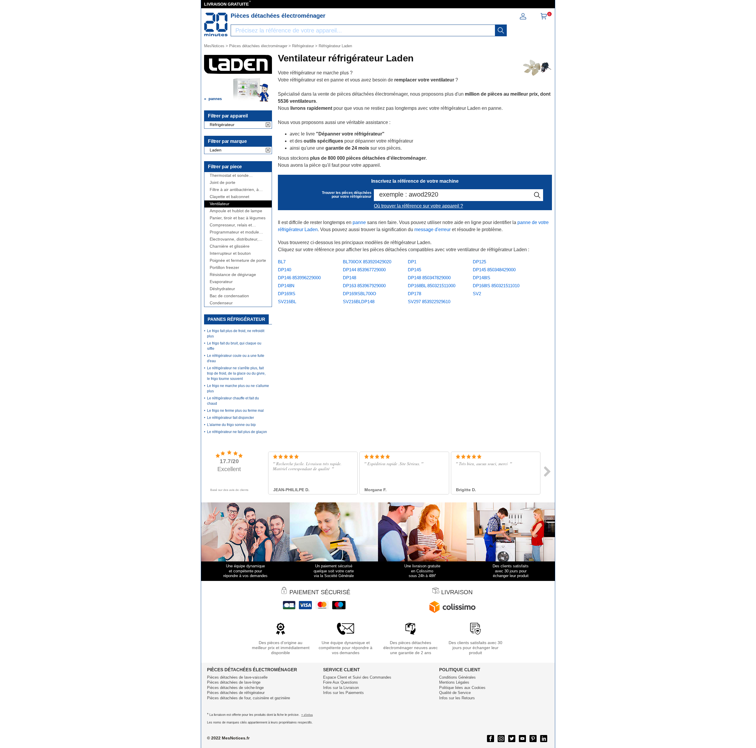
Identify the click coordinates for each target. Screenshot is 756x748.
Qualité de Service (455, 692)
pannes (215, 99)
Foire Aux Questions (340, 682)
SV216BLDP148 (358, 301)
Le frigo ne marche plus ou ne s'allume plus (238, 388)
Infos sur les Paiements (343, 692)
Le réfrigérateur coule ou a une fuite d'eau (235, 358)
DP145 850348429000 (494, 269)
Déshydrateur (222, 289)
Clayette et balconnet (229, 197)
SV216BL (287, 301)
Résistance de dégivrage (233, 274)
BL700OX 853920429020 (367, 261)
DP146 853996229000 (299, 277)
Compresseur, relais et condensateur (231, 225)
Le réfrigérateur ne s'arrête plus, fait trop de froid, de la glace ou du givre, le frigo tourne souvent (236, 373)
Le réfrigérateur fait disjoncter (230, 418)
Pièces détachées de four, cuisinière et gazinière (248, 698)
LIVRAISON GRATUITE (226, 4)
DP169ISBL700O (359, 293)
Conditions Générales (457, 677)
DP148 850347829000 (429, 277)
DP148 (349, 277)
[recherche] (501, 30)
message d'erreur (432, 229)
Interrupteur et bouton (230, 253)
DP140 (284, 269)
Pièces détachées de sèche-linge (235, 687)
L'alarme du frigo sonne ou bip (231, 425)
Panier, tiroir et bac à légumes (237, 218)
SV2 (477, 293)
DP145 (414, 269)
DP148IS (481, 277)
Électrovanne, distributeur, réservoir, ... (234, 239)
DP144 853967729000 (364, 269)
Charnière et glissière (230, 246)
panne (359, 222)
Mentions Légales (454, 682)
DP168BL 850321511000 (431, 285)
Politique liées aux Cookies (462, 687)
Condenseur (221, 303)
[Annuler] (268, 125)
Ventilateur (219, 204)
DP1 (412, 261)
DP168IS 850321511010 (496, 285)
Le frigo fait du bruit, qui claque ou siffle (234, 346)
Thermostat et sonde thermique (229, 175)
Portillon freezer (224, 267)
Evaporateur (221, 282)
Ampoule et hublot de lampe (236, 211)
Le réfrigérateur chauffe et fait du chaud (233, 401)
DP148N (286, 285)
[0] (543, 18)
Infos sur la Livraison (341, 687)
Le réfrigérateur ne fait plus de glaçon (237, 432)
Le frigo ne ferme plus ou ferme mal (235, 411)
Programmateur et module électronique (234, 232)
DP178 (414, 293)
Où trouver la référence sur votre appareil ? (418, 205)
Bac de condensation (229, 296)
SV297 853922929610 (429, 301)
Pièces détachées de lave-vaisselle (237, 677)
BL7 (282, 261)
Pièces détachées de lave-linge (233, 682)
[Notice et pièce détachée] (216, 24)
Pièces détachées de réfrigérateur (236, 692)
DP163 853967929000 (364, 285)
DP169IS (286, 293)
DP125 (479, 261)
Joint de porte (222, 182)
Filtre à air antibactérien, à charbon (234, 189)
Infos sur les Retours (457, 698)
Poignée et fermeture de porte (238, 260)
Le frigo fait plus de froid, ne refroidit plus (235, 333)
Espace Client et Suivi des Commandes (357, 677)
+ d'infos (307, 714)
